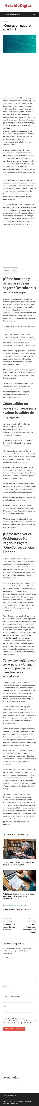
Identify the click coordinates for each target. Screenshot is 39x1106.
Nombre (6, 986)
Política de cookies (16, 1101)
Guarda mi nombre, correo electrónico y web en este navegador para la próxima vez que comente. (19, 1021)
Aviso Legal (15, 1103)
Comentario (8, 958)
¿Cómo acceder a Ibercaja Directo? (17, 909)
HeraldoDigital (18, 5)
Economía (6, 22)
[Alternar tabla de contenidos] (13, 270)
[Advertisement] (19, 76)
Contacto (6, 1101)
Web (4, 1006)
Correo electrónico (12, 996)
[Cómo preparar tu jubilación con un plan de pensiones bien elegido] (19, 860)
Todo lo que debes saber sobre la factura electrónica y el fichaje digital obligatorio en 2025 (19, 896)
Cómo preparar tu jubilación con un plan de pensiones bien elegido (19, 863)
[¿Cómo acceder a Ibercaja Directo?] (15, 905)
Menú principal (13, 14)
